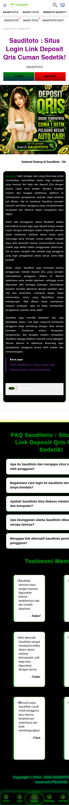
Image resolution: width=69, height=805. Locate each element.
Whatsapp (49, 800)
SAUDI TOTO (31, 12)
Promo (6, 800)
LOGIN (19, 76)
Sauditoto (10, 176)
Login (19, 800)
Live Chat (62, 800)
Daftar (34, 801)
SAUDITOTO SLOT (53, 20)
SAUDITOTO (10, 12)
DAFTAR (50, 76)
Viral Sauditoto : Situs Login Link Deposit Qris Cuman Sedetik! (32, 367)
